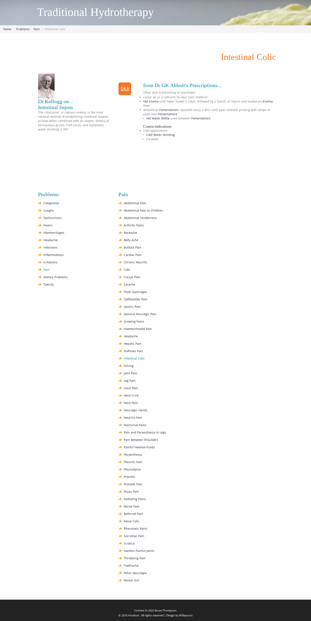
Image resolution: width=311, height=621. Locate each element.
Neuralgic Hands (135, 410)
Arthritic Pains (134, 225)
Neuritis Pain (133, 418)
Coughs (48, 210)
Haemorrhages (53, 233)
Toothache (131, 566)
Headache (50, 240)
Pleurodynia (132, 469)
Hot (151, 101)
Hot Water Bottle (157, 118)
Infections (50, 247)
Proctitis (129, 477)
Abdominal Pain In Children (143, 210)
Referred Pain (133, 514)
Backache (130, 233)
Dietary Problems (55, 277)
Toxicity (48, 284)
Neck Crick (131, 395)
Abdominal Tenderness (140, 218)
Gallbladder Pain (135, 299)
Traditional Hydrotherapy (95, 12)
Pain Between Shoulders (141, 440)
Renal (131, 521)
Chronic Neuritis (135, 262)
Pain (37, 29)
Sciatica (129, 543)
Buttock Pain (132, 247)
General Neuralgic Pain (140, 314)
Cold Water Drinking (160, 135)
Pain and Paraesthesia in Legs (145, 432)
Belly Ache (131, 240)
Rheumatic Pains (135, 529)
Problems (23, 29)
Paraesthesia (133, 455)
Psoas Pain (131, 492)
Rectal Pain (131, 506)
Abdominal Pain (135, 203)
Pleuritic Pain (133, 462)
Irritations (50, 262)
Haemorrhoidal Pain (138, 329)
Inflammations (53, 255)
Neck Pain (131, 403)
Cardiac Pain (133, 255)
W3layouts (186, 615)
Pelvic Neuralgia (135, 573)
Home (7, 29)
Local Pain (131, 388)
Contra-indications (157, 126)
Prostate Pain (133, 484)
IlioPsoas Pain (133, 351)
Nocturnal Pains (135, 425)
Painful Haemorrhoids (139, 447)
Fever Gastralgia (135, 292)
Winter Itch (131, 580)
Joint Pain (130, 373)
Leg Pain (130, 381)
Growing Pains (134, 321)
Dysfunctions (52, 218)
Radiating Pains (135, 499)
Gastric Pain (132, 307)
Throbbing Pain (135, 558)
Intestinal (134, 358)
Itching (128, 366)
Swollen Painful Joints (139, 551)
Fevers (47, 225)
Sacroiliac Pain (134, 536)
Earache (129, 284)
